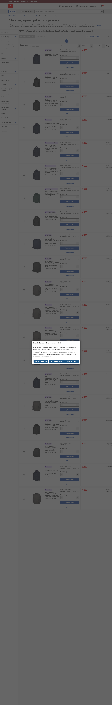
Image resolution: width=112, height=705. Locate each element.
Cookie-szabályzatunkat (45, 356)
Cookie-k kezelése (56, 361)
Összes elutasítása (41, 361)
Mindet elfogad (71, 361)
